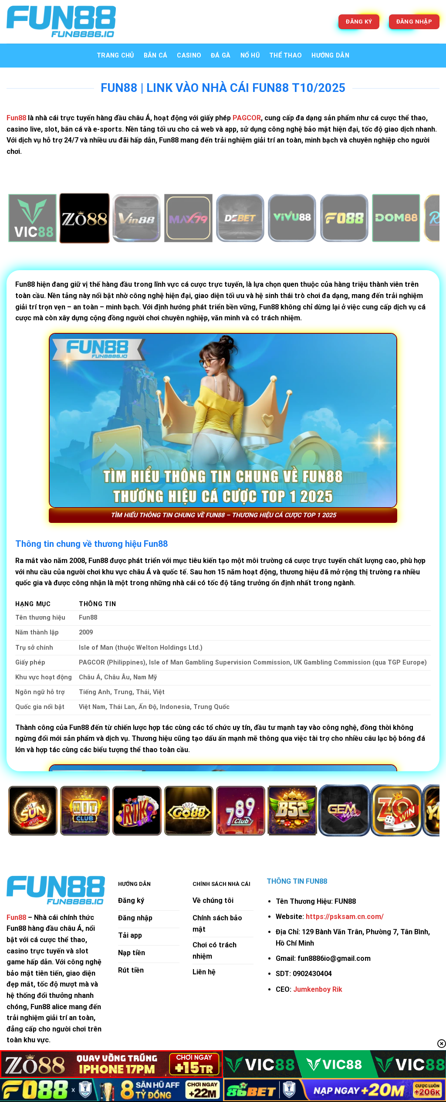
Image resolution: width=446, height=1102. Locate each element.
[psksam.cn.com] (61, 22)
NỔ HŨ (250, 55)
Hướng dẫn (330, 55)
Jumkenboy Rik (317, 989)
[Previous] (26, 218)
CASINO (189, 55)
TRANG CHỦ (115, 55)
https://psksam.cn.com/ (345, 916)
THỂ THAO (285, 55)
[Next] (420, 218)
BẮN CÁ (156, 55)
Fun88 (16, 917)
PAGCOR (247, 118)
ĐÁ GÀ (220, 55)
